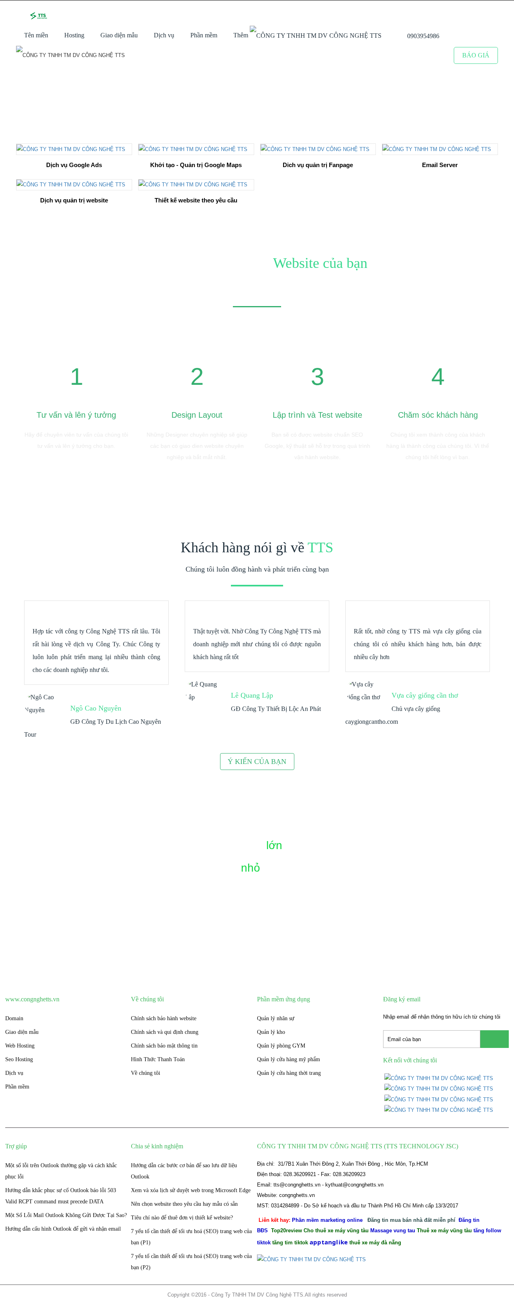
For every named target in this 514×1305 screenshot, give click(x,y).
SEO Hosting (100, 59)
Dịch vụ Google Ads (74, 164)
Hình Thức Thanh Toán (158, 1059)
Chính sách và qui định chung (164, 1032)
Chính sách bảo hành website (163, 1018)
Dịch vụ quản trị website (74, 200)
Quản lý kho (271, 1032)
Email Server (440, 164)
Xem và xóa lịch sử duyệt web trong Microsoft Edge (191, 1190)
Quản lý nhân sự (275, 1018)
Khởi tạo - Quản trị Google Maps (196, 164)
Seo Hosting (19, 1059)
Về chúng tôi (145, 1073)
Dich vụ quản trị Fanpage (318, 164)
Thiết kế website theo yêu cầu (196, 200)
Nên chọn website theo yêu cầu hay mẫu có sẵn (184, 1204)
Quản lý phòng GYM (281, 1046)
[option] (76, 402)
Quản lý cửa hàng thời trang (289, 1073)
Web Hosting (20, 1046)
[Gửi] (494, 1039)
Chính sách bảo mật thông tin (164, 1046)
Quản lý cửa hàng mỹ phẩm (288, 1059)
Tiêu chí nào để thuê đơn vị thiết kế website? (182, 1218)
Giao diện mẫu (119, 35)
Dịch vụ (164, 35)
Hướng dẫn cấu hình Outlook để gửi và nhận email (63, 1229)
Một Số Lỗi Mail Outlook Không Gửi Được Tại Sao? (66, 1215)
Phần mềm (203, 35)
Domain (14, 1018)
